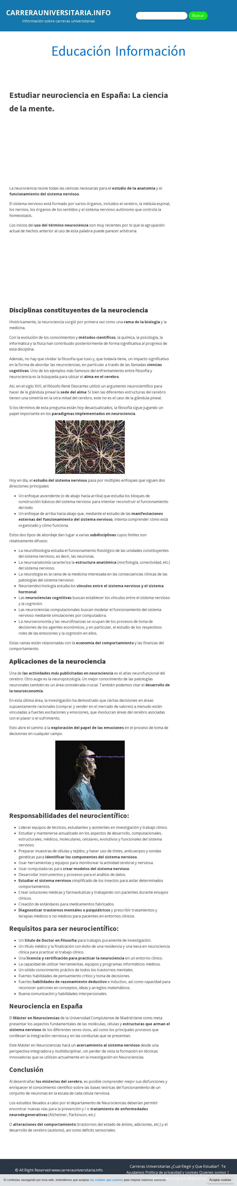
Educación (81, 50)
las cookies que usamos (106, 1180)
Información (150, 50)
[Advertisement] (90, 149)
